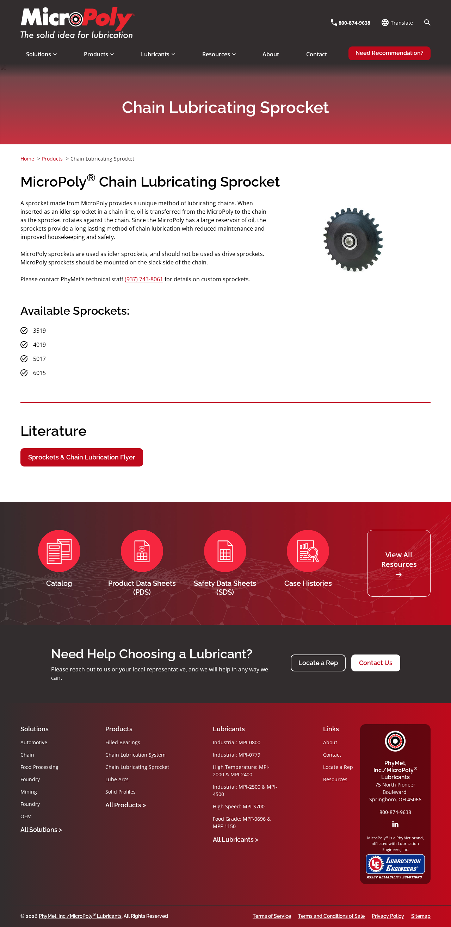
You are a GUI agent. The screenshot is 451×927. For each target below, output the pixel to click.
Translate (402, 22)
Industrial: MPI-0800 (236, 742)
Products (118, 729)
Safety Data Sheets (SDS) (225, 587)
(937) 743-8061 (144, 279)
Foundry (30, 779)
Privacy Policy (388, 916)
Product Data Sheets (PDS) (142, 587)
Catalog (59, 583)
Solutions (34, 729)
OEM (26, 816)
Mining (28, 791)
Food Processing (39, 767)
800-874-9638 (395, 812)
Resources (335, 779)
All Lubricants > (235, 839)
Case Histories (308, 583)
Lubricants (229, 729)
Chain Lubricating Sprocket (137, 767)
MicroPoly (395, 741)
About (330, 742)
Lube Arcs (117, 779)
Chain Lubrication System (135, 754)
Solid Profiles (120, 791)
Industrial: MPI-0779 (236, 754)
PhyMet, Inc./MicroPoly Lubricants (395, 770)
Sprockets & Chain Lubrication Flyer (81, 457)
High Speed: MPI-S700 (239, 806)
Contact (332, 754)
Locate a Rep (318, 662)
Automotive (33, 742)
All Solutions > (41, 829)
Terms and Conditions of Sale (331, 916)
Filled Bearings (122, 742)
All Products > (125, 805)
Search (427, 22)
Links (331, 729)
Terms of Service (272, 916)
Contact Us (376, 662)
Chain (27, 754)
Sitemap (421, 916)
